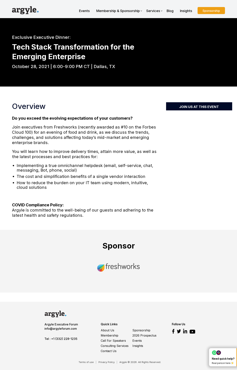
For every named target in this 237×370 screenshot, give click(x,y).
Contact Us (108, 351)
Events (84, 11)
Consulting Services (114, 346)
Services (153, 11)
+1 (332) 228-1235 (64, 339)
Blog (170, 11)
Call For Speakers (113, 340)
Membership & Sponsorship (118, 11)
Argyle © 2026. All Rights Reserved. (140, 362)
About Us (107, 330)
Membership (109, 335)
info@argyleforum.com (60, 328)
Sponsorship (211, 11)
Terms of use (86, 362)
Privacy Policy (107, 362)
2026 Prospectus (144, 335)
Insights (186, 11)
